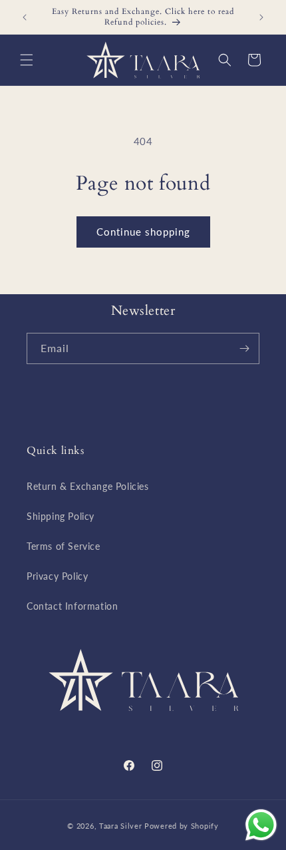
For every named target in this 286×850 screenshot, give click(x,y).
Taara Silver (121, 825)
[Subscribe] (244, 348)
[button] (26, 60)
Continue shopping (143, 232)
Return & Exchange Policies (88, 486)
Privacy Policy (57, 576)
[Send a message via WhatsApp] (261, 825)
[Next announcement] (261, 17)
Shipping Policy (60, 516)
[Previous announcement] (24, 17)
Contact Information (72, 606)
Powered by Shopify (181, 825)
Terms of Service (63, 546)
